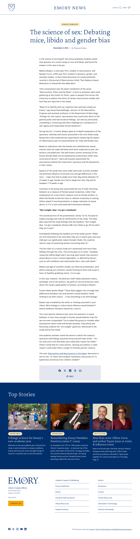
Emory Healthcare (62, 486)
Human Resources (105, 498)
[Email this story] (80, 370)
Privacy (92, 529)
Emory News (70, 7)
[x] (13, 529)
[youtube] (21, 529)
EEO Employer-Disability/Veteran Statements (117, 529)
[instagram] (17, 529)
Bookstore (102, 486)
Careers (101, 492)
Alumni (100, 480)
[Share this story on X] (65, 370)
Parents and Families (106, 509)
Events (58, 492)
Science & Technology (70, 24)
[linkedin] (25, 529)
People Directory (61, 509)
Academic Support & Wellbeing (67, 480)
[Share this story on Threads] (75, 370)
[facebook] (9, 529)
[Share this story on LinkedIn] (70, 370)
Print (71, 376)
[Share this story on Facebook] (59, 370)
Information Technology (107, 503)
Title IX (98, 529)
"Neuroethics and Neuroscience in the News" (67, 353)
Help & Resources (62, 503)
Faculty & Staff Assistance (65, 498)
